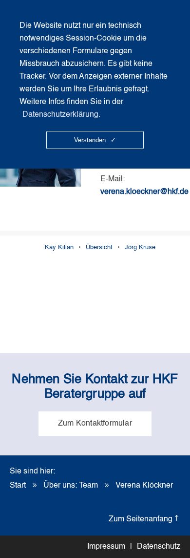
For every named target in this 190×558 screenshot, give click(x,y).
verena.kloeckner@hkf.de (144, 192)
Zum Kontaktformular (95, 424)
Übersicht (99, 247)
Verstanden (95, 140)
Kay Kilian (59, 247)
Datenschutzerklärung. (61, 115)
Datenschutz (158, 547)
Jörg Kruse (140, 247)
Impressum (106, 547)
